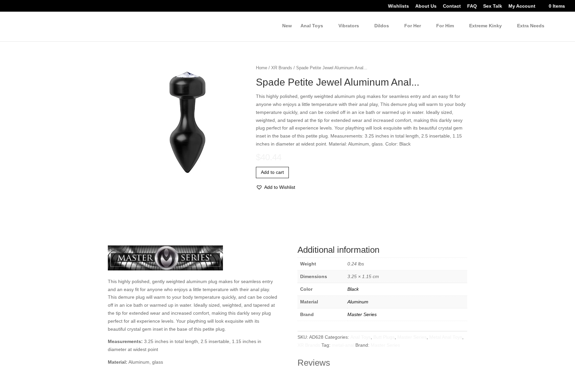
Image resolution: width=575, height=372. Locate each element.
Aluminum (358, 302)
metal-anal (356, 345)
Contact (449, 6)
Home (262, 68)
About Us (422, 6)
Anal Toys (361, 337)
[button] (276, 187)
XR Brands (282, 68)
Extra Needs (530, 26)
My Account (519, 6)
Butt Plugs (386, 337)
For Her (410, 26)
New (283, 26)
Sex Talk (490, 6)
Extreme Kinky (484, 26)
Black (352, 289)
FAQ (469, 6)
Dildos (379, 26)
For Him (443, 26)
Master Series (361, 314)
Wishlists (395, 6)
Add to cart (273, 172)
